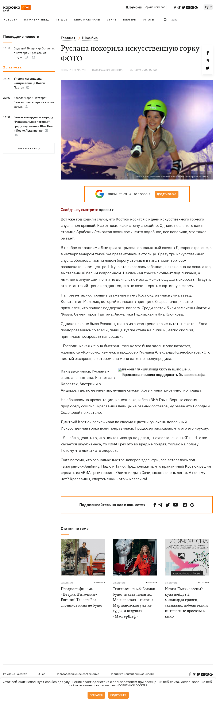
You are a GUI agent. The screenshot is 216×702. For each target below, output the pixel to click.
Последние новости (21, 36)
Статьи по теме (75, 528)
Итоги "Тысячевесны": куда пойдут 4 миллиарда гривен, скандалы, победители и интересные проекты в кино (186, 602)
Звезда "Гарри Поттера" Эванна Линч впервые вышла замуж (34, 102)
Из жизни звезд (37, 19)
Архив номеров (155, 7)
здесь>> (106, 209)
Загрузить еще (29, 148)
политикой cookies (132, 685)
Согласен (96, 695)
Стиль (111, 19)
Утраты (148, 19)
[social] (155, 505)
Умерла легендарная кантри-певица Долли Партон (29, 83)
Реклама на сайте (15, 674)
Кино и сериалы (87, 19)
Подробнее (118, 695)
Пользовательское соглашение (77, 674)
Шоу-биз (134, 7)
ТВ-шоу (62, 19)
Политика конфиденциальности (132, 674)
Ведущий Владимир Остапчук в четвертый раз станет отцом (34, 52)
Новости (11, 19)
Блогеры (130, 19)
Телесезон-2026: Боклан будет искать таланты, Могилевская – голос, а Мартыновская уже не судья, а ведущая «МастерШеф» (134, 602)
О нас (41, 674)
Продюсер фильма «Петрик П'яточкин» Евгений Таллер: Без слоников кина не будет (82, 597)
